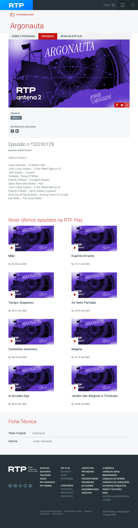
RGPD (105, 493)
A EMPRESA (108, 468)
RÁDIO (43, 479)
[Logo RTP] (22, 469)
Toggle (133, 5)
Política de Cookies (73, 511)
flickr (30, 486)
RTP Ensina (46, 486)
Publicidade (57, 514)
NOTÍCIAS (44, 468)
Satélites (87, 493)
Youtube (25, 486)
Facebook (10, 486)
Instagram (20, 486)
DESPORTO (45, 472)
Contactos (67, 496)
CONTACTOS (88, 468)
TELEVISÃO (45, 475)
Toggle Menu (123, 5)
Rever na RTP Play (71, 36)
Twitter (15, 486)
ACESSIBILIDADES (90, 489)
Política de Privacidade (50, 511)
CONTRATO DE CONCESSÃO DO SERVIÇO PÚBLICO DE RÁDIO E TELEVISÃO (115, 486)
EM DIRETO (66, 472)
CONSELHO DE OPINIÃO (113, 479)
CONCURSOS (67, 485)
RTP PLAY (65, 468)
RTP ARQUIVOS (47, 482)
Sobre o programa (23, 36)
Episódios (48, 36)
